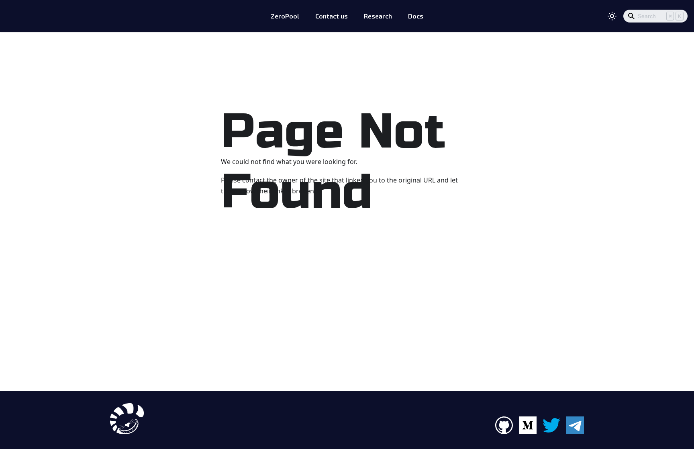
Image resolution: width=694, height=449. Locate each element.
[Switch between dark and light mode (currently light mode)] (612, 16)
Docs (415, 16)
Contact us (331, 16)
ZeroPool (285, 16)
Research (378, 16)
